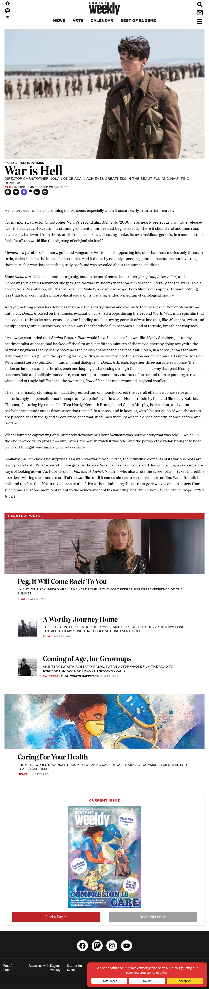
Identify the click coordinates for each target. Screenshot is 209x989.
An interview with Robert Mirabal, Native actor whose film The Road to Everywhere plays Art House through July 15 (108, 668)
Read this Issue (153, 916)
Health (24, 774)
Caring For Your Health (53, 756)
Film (7, 187)
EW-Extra (50, 676)
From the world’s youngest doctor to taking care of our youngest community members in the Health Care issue (104, 766)
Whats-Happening (84, 676)
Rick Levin (26, 187)
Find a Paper (56, 916)
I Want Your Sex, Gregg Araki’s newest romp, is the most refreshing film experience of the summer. (100, 591)
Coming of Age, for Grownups (87, 658)
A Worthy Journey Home (80, 619)
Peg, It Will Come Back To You (63, 581)
